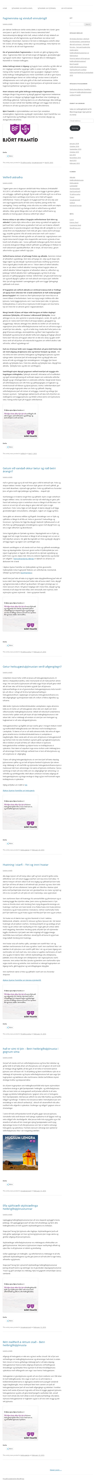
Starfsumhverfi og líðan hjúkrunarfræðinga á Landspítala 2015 (81, 72)
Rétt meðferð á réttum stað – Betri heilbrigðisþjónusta (24, 1343)
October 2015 (74, 152)
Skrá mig (75, 128)
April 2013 (73, 160)
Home (5, 8)
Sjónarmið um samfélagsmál (22, 8)
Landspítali (73, 186)
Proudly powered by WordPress (13, 1479)
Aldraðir (72, 177)
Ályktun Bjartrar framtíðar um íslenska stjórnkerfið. (22, 980)
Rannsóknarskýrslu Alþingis (24, 559)
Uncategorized (37, 162)
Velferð (23, 453)
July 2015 (73, 155)
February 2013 (75, 163)
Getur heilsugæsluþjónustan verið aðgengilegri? (32, 666)
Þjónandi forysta (75, 205)
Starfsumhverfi (75, 191)
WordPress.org (75, 228)
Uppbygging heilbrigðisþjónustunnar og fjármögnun (79, 53)
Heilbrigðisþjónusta (76, 180)
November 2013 (75, 158)
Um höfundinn (66, 8)
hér (26, 785)
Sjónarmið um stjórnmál (47, 8)
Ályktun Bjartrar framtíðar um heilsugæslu (19, 790)
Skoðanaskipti (75, 189)
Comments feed (75, 225)
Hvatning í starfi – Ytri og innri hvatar (25, 864)
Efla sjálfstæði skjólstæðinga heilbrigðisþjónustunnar (20, 1207)
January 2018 (74, 143)
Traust (72, 197)
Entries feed (74, 222)
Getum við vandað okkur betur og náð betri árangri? (29, 469)
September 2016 (75, 149)
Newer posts (56, 1470)
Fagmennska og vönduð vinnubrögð (25, 18)
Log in (72, 219)
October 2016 (74, 146)
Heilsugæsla (24, 850)
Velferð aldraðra (13, 177)
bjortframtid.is (26, 573)
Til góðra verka (25, 162)
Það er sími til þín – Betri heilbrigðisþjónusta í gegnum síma (30, 1050)
